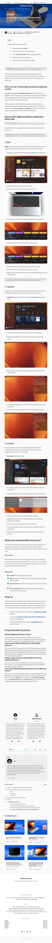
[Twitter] (24, 931)
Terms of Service (27, 899)
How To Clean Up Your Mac (18, 906)
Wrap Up (9, 799)
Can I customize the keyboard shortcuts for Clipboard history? (24, 809)
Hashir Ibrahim (19, 33)
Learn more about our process (38, 124)
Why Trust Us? (30, 897)
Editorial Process (22, 897)
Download (10, 297)
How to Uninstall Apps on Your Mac (34, 910)
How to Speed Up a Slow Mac (33, 906)
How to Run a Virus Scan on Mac (36, 908)
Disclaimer (34, 899)
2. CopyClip (12, 793)
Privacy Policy (19, 899)
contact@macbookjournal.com (22, 3)
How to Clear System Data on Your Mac (18, 908)
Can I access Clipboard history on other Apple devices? (22, 805)
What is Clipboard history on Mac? (17, 803)
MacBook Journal (26, 6)
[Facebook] (22, 931)
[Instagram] (27, 931)
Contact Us (14, 897)
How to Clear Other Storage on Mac (37, 911)
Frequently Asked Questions (13, 801)
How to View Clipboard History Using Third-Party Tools (19, 789)
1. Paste (11, 791)
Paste (6, 146)
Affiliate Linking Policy (40, 897)
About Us (8, 897)
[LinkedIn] (30, 931)
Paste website (31, 152)
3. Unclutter (12, 795)
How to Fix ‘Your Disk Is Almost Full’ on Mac (17, 911)
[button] (5, 6)
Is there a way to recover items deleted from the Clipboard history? (25, 807)
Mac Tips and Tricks (11, 8)
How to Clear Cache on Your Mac (17, 910)
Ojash (9, 33)
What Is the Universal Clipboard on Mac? (16, 797)
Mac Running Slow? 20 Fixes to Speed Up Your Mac (26, 913)
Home (6, 8)
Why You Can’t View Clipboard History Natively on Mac (19, 787)
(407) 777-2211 (9, 3)
